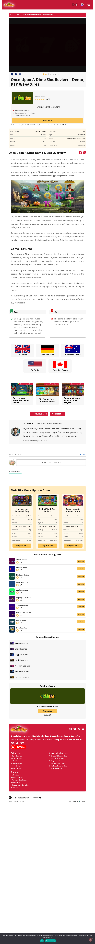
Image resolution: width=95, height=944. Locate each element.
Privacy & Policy (17, 777)
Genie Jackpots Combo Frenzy (73, 510)
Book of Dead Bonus (58, 758)
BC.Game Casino (22, 575)
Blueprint (80, 516)
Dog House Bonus (57, 761)
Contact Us (16, 782)
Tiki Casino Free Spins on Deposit (46, 400)
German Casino (47, 354)
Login (84, 454)
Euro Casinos (17, 756)
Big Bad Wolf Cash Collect (47, 510)
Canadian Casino (60, 370)
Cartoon (44, 526)
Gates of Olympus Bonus (59, 756)
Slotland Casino (22, 605)
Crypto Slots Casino (23, 613)
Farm (53, 526)
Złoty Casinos (17, 763)
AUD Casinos (17, 761)
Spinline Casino (40, 97)
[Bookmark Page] (12, 74)
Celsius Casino (21, 567)
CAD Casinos (17, 768)
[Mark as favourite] (16, 74)
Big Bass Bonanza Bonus (59, 766)
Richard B (28, 423)
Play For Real (22, 545)
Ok (42, 941)
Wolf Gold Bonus (57, 768)
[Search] (73, 4)
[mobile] (88, 4)
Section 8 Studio (41, 131)
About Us (15, 775)
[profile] (82, 4)
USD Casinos (17, 758)
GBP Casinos (17, 766)
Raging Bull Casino (23, 597)
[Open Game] (20, 74)
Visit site (47, 120)
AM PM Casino (21, 560)
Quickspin (28, 516)
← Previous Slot (39, 414)
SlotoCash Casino (22, 628)
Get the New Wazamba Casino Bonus (21, 400)
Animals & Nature (21, 526)
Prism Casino (21, 620)
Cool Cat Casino (22, 590)
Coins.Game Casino (23, 582)
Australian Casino (73, 354)
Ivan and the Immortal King (22, 510)
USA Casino (35, 370)
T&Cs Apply (47, 714)
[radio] (44, 74)
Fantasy (69, 138)
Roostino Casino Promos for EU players (72, 400)
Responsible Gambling (20, 785)
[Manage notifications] (90, 940)
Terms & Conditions (19, 780)
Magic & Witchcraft (79, 138)
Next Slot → (57, 414)
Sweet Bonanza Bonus (58, 763)
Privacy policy (50, 941)
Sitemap (15, 787)
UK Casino (22, 354)
